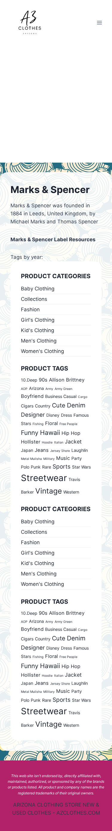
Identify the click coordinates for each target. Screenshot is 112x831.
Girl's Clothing (37, 320)
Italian (58, 442)
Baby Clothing (37, 289)
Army (49, 389)
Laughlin (79, 450)
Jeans (42, 450)
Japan (27, 450)
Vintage (48, 490)
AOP (24, 389)
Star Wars (81, 466)
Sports (61, 466)
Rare (46, 466)
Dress (66, 415)
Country (42, 405)
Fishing (38, 424)
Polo (25, 466)
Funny (30, 432)
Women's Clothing (42, 351)
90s (43, 380)
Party (76, 458)
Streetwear (44, 478)
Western (71, 491)
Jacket (73, 441)
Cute (58, 405)
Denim (76, 405)
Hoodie (47, 442)
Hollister (30, 442)
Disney (52, 415)
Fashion (30, 309)
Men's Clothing (38, 341)
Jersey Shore (60, 451)
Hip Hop (71, 433)
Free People (68, 424)
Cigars (27, 405)
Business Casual (60, 396)
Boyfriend (32, 396)
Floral (51, 423)
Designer (33, 414)
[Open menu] (99, 22)
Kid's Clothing (37, 330)
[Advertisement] (56, 104)
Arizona (36, 388)
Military (49, 459)
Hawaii (50, 432)
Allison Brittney (67, 380)
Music (63, 458)
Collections (34, 299)
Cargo (82, 397)
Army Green (63, 389)
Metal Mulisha (31, 459)
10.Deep (29, 379)
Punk (36, 466)
